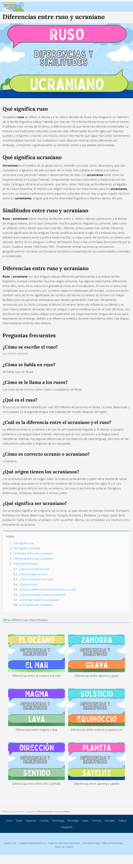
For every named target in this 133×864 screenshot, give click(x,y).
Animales (109, 820)
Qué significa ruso (23, 543)
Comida (44, 820)
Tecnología (58, 820)
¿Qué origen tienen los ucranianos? (39, 600)
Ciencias (96, 820)
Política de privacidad (111, 843)
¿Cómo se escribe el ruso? (34, 569)
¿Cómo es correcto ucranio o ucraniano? (42, 594)
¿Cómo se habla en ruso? (33, 574)
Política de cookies (63, 846)
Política (122, 820)
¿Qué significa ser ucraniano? (35, 605)
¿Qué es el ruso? (28, 584)
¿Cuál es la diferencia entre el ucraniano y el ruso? (47, 589)
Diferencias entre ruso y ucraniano (33, 558)
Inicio (9, 820)
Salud (19, 820)
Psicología (73, 820)
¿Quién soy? (10, 843)
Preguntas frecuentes (25, 563)
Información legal (90, 843)
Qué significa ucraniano (26, 548)
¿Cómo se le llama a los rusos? (36, 579)
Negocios (31, 820)
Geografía (66, 827)
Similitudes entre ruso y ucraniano (33, 553)
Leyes (85, 820)
